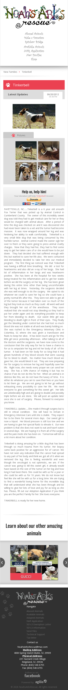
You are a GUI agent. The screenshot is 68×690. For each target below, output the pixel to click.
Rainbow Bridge (34, 42)
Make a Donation (34, 38)
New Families (34, 55)
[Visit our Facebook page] (32, 675)
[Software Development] (41, 682)
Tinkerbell (27, 71)
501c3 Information (36, 627)
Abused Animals (34, 34)
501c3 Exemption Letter (39, 624)
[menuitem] (34, 34)
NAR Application (34, 51)
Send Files (32, 631)
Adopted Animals (35, 617)
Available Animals (34, 47)
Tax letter (31, 637)
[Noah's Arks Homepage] (34, 5)
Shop (34, 59)
